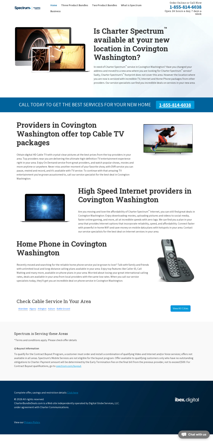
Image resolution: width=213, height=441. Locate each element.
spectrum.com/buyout (68, 366)
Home (53, 5)
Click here (72, 392)
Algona (32, 308)
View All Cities (180, 308)
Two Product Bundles (104, 5)
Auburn (51, 308)
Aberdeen (23, 308)
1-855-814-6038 (186, 6)
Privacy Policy (32, 422)
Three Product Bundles (75, 5)
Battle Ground (63, 308)
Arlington (42, 308)
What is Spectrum (131, 5)
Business (55, 11)
